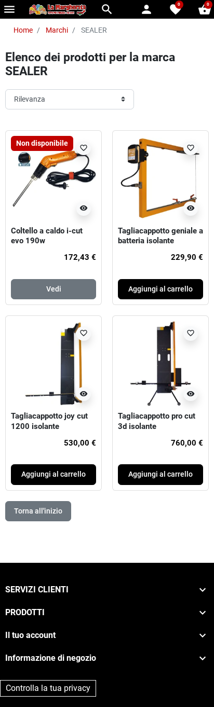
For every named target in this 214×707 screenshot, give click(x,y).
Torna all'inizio (38, 511)
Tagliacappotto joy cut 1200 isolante (49, 421)
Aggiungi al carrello (160, 289)
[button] (107, 9)
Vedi (53, 289)
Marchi (57, 30)
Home (23, 30)
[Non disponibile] (53, 177)
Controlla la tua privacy (48, 688)
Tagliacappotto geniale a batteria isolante (160, 236)
